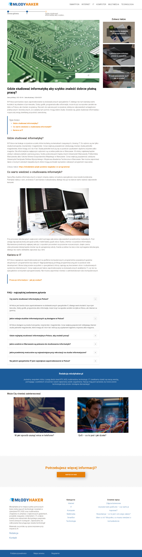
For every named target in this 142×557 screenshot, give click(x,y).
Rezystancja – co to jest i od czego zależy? (114, 514)
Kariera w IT (18, 130)
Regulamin (55, 553)
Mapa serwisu (39, 553)
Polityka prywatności (18, 553)
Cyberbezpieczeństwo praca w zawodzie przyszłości (118, 54)
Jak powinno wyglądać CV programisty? (119, 32)
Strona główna (13, 14)
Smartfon (74, 4)
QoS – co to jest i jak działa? (92, 435)
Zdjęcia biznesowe (113, 503)
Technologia (127, 4)
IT (93, 4)
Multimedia (113, 4)
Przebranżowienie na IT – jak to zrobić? (119, 77)
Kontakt (13, 537)
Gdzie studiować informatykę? (25, 123)
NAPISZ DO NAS (71, 474)
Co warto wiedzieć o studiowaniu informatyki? (32, 127)
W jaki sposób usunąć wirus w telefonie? (34, 435)
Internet (86, 4)
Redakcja (13, 533)
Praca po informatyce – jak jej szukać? (25, 280)
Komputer (101, 4)
